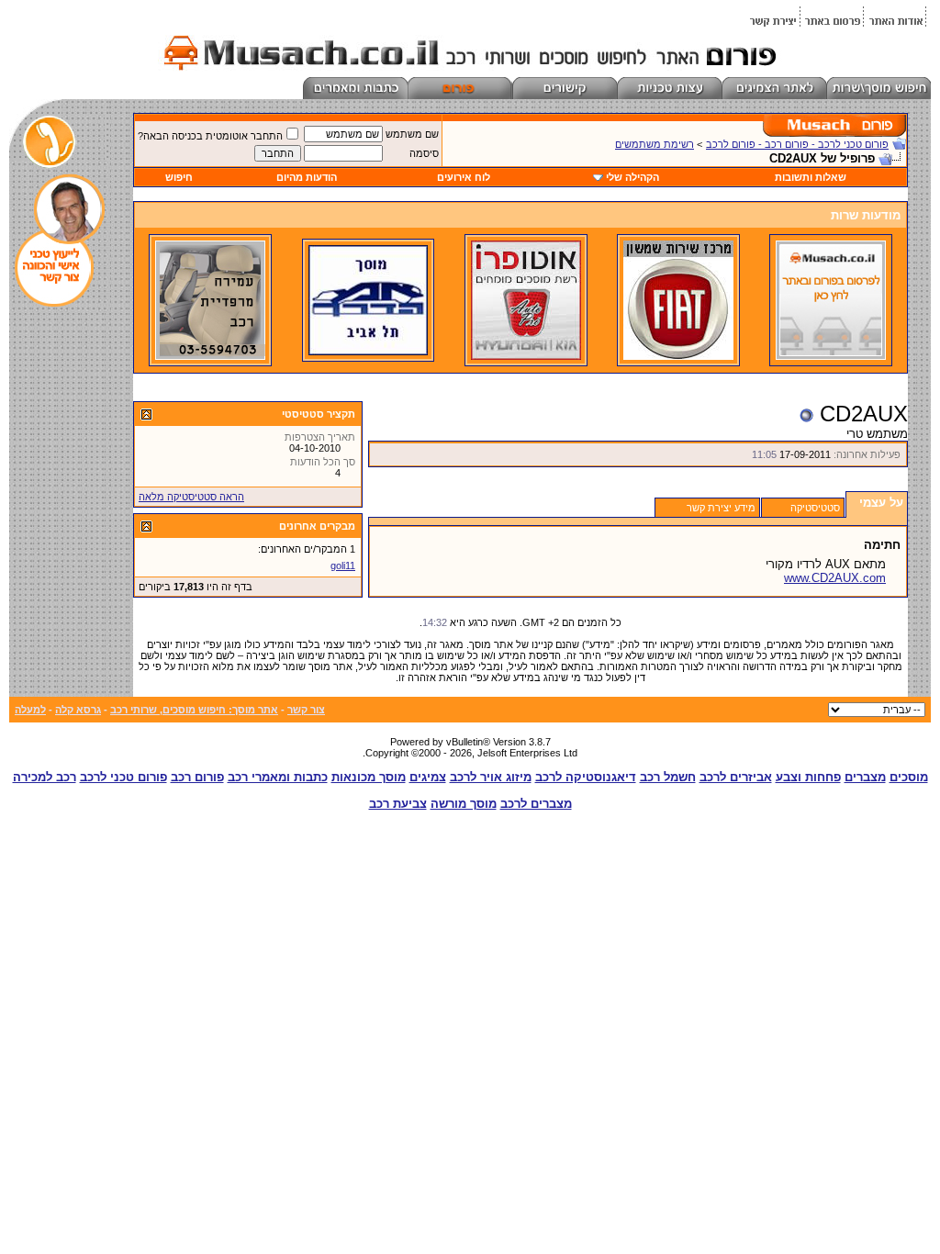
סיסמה (424, 153)
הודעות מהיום (306, 177)
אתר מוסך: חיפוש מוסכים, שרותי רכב (194, 709)
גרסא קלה (78, 709)
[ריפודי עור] (210, 356)
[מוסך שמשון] (678, 356)
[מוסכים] (831, 356)
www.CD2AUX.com (835, 578)
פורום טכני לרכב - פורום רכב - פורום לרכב (797, 144)
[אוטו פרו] (526, 356)
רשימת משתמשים (654, 144)
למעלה (30, 709)
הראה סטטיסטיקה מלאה (191, 496)
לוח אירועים (463, 177)
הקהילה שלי (632, 177)
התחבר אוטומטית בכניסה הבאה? (210, 135)
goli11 (342, 565)
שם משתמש (412, 134)
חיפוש (179, 177)
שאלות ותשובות (810, 177)
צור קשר (306, 709)
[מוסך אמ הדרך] (368, 351)
